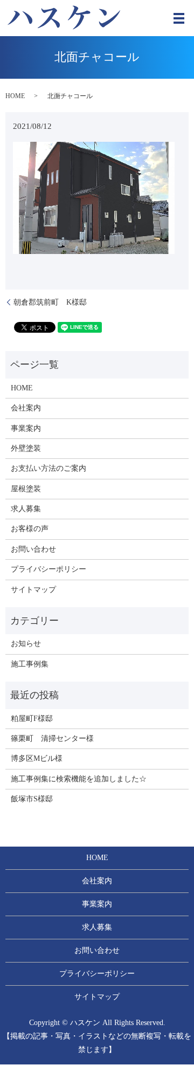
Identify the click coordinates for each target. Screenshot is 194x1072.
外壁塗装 (26, 448)
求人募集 (26, 509)
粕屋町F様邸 (32, 718)
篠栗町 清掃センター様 (52, 738)
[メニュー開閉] (179, 18)
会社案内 (26, 408)
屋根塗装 (26, 489)
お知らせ (26, 644)
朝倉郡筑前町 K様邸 (50, 302)
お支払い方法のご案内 (48, 468)
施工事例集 (29, 664)
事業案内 (26, 428)
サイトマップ (33, 590)
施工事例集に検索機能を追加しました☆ (79, 779)
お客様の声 (29, 529)
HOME (15, 96)
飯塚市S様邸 (32, 799)
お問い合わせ (33, 549)
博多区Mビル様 (37, 758)
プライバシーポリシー (48, 569)
